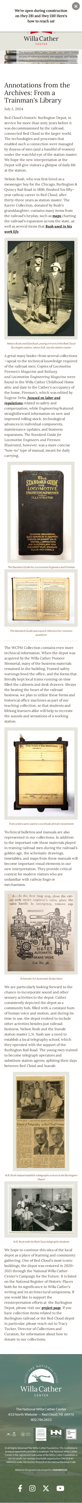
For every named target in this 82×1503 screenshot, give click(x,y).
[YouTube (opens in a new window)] (60, 1488)
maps (57, 216)
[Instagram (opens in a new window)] (32, 1488)
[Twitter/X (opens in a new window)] (45, 1488)
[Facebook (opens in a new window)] (20, 1488)
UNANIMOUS (59, 1469)
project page (51, 1307)
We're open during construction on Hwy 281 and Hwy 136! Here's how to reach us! (41, 15)
